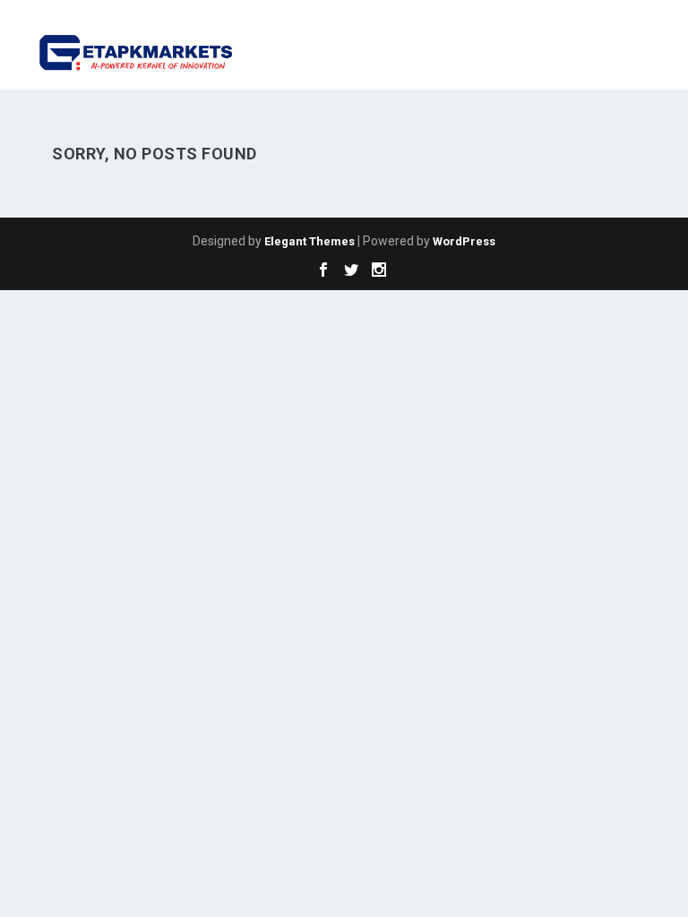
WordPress (464, 241)
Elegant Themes (309, 241)
